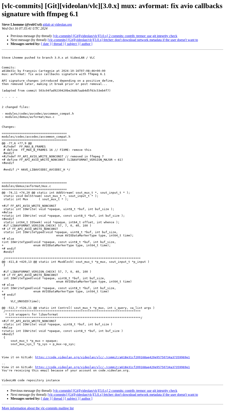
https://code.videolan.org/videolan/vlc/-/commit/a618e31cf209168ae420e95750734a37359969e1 (112, 357)
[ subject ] (72, 44)
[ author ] (86, 44)
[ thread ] (58, 44)
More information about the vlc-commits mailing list (38, 408)
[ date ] (46, 44)
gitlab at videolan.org (57, 24)
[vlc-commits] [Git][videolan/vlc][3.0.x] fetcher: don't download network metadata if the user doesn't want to (123, 40)
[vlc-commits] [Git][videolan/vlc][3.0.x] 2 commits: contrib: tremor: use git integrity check (115, 36)
